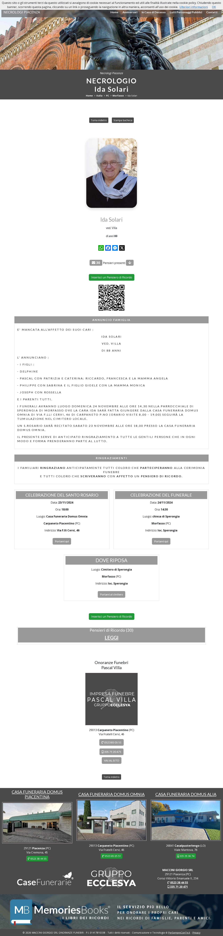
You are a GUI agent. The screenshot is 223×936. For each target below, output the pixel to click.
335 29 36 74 (186, 856)
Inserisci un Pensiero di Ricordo (111, 277)
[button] (111, 637)
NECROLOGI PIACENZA (21, 12)
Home (114, 12)
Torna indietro (99, 120)
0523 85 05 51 (112, 742)
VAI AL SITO (111, 760)
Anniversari (129, 12)
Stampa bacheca (122, 120)
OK (214, 7)
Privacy (196, 932)
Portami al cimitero (111, 594)
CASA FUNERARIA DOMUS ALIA (185, 794)
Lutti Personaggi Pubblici (186, 12)
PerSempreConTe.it (179, 932)
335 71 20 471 (112, 751)
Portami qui (62, 541)
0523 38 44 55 (38, 858)
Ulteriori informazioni (193, 7)
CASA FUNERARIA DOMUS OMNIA (111, 794)
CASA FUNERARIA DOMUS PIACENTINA (37, 794)
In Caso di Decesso (154, 12)
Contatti (211, 12)
